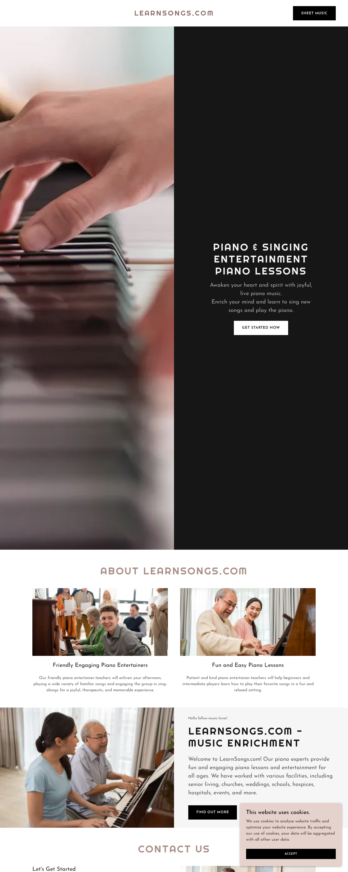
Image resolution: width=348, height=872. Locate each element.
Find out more (212, 812)
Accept (291, 853)
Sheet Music (314, 13)
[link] (174, 14)
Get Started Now (261, 328)
